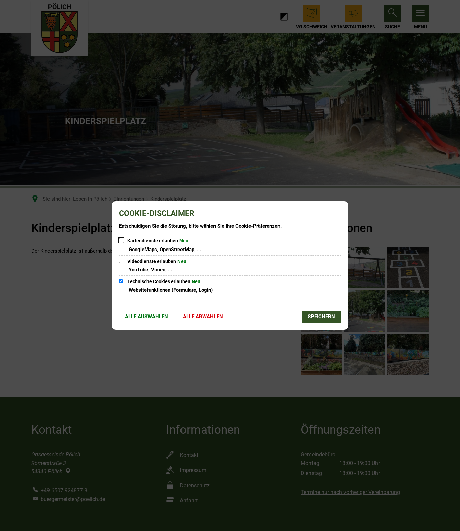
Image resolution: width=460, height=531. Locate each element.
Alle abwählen (203, 316)
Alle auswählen (146, 316)
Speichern (321, 316)
